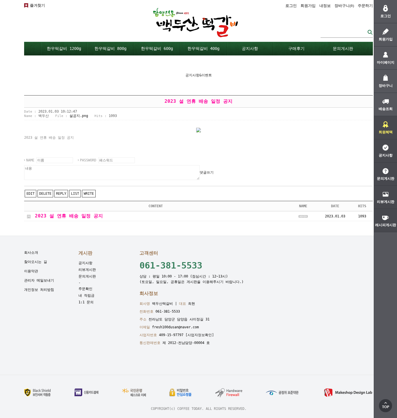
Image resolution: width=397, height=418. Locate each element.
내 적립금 (86, 295)
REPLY (61, 194)
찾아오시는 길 (35, 262)
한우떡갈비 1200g (64, 48)
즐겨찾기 (37, 5)
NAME (30, 160)
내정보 (325, 5)
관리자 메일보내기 (39, 280)
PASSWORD (88, 160)
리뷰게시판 (87, 270)
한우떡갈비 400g (203, 48)
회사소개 (31, 253)
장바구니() (344, 5)
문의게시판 (343, 48)
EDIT (30, 194)
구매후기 (296, 48)
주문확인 (85, 289)
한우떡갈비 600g (157, 48)
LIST (75, 194)
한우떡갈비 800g (110, 48)
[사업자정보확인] (199, 335)
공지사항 (250, 48)
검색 (370, 32)
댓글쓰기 (207, 172)
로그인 (291, 5)
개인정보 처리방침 (39, 290)
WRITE (89, 194)
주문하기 (365, 5)
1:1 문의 (86, 302)
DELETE (45, 194)
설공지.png (78, 116)
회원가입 (308, 5)
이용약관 (31, 271)
